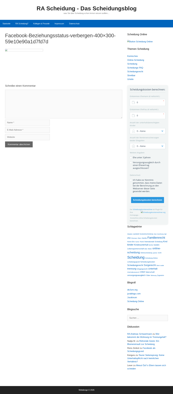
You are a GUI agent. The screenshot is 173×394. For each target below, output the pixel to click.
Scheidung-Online (151, 258)
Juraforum (132, 297)
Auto (155, 234)
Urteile (130, 79)
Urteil (142, 272)
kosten (156, 245)
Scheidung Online (135, 301)
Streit (158, 265)
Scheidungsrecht (135, 71)
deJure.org (132, 290)
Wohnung (154, 275)
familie (144, 238)
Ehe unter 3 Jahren (142, 157)
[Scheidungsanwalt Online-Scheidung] (140, 41)
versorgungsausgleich (136, 275)
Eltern (139, 238)
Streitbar (131, 75)
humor (137, 241)
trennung (131, 268)
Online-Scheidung (135, 60)
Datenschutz (74, 23)
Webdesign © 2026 (86, 390)
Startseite (6, 23)
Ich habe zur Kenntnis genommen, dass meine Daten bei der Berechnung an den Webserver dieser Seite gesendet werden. (147, 186)
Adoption (130, 234)
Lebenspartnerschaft (135, 249)
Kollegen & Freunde (41, 23)
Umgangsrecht (142, 269)
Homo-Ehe (131, 242)
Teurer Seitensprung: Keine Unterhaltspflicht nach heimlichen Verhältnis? (145, 358)
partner (155, 253)
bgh (165, 234)
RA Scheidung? (21, 23)
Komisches (132, 56)
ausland (136, 234)
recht (159, 253)
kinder (130, 244)
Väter (148, 275)
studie (162, 265)
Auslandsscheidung (146, 234)
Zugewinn (160, 275)
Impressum (59, 23)
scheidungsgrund (133, 262)
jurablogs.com (134, 293)
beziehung (160, 234)
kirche (151, 245)
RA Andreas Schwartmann (139, 334)
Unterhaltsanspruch (133, 272)
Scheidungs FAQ (135, 68)
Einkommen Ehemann (144, 96)
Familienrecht (156, 237)
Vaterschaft (150, 272)
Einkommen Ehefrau (144, 109)
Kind (165, 241)
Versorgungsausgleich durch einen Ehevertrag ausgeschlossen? (146, 165)
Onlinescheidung (146, 253)
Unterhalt (152, 268)
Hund (142, 242)
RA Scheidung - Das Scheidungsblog (87, 8)
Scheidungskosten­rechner (143, 209)
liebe (146, 249)
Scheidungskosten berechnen (147, 200)
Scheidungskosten (147, 262)
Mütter (150, 249)
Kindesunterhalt (141, 245)
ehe (129, 238)
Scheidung (132, 64)
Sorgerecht (150, 265)
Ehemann (134, 238)
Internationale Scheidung (153, 242)
